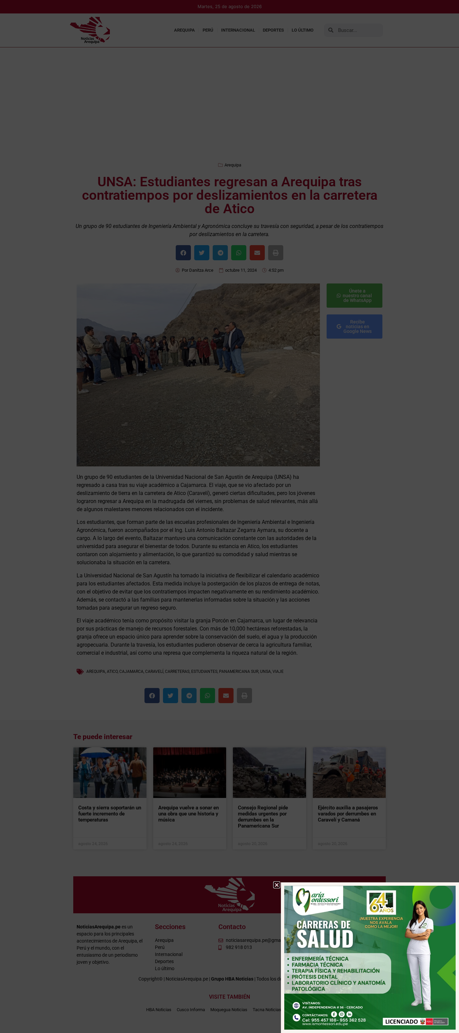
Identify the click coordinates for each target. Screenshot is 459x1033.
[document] (229, 516)
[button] (276, 884)
